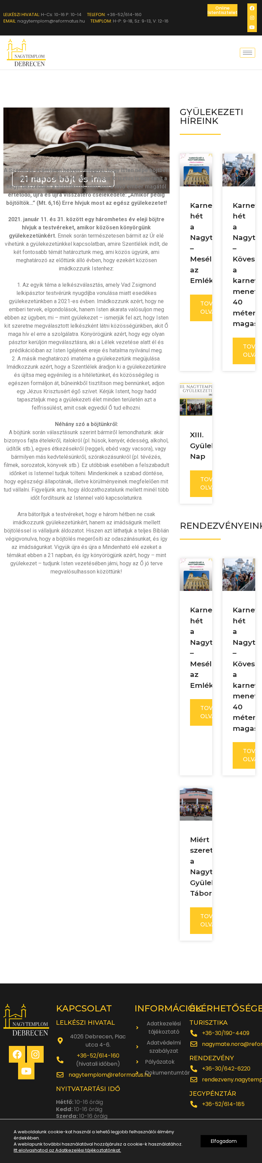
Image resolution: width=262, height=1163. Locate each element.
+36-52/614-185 (223, 1104)
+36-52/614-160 (98, 1056)
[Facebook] (252, 8)
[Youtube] (252, 27)
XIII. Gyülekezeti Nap (212, 445)
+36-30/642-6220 (226, 1069)
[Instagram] (252, 18)
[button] (222, 10)
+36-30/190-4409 (225, 1033)
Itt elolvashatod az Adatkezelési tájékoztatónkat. (67, 1150)
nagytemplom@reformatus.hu (110, 1075)
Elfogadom (224, 1141)
